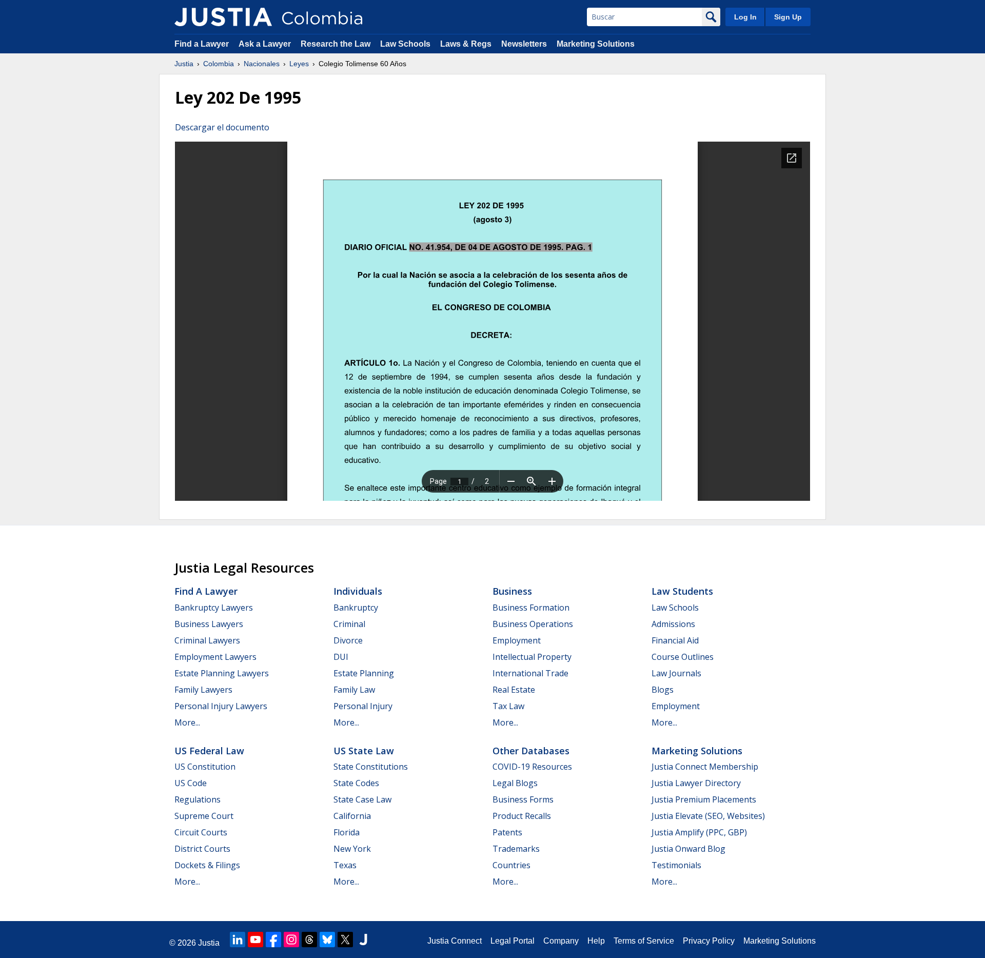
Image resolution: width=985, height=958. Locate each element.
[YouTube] (255, 939)
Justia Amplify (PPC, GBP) (699, 832)
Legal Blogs (515, 783)
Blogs (663, 689)
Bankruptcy (355, 607)
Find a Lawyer (201, 44)
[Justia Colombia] (223, 17)
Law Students (682, 591)
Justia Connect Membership (705, 766)
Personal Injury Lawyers (220, 706)
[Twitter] (345, 939)
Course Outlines (683, 656)
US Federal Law (209, 751)
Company (561, 940)
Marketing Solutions (596, 44)
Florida (346, 832)
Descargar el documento (222, 127)
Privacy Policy (709, 940)
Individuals (357, 591)
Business (512, 591)
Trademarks (516, 848)
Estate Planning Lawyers (221, 673)
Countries (511, 865)
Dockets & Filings (207, 865)
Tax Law (508, 706)
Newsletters (524, 44)
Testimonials (676, 865)
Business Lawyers (208, 624)
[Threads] (309, 939)
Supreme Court (203, 816)
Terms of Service (644, 940)
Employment (517, 640)
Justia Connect (454, 940)
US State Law (363, 751)
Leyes (299, 64)
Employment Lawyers (215, 656)
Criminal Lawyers (207, 640)
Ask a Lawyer (266, 44)
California (352, 816)
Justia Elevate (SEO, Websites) (708, 816)
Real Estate (514, 689)
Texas (345, 865)
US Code (190, 783)
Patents (507, 832)
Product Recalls (522, 816)
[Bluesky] (327, 939)
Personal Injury (362, 706)
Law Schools (405, 44)
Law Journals (676, 673)
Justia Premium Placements (704, 799)
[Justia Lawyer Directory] (363, 939)
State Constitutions (370, 766)
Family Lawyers (203, 689)
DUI (340, 656)
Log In (745, 17)
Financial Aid (675, 640)
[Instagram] (291, 939)
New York (352, 848)
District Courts (202, 848)
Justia (183, 64)
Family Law (354, 689)
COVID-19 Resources (532, 766)
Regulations (197, 799)
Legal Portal (512, 940)
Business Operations (533, 624)
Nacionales (262, 64)
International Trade (530, 673)
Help (596, 940)
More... (187, 722)
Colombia (218, 64)
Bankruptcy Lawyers (213, 607)
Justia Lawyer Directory (696, 783)
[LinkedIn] (237, 939)
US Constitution (204, 766)
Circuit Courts (200, 832)
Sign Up (788, 17)
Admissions (673, 624)
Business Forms (523, 799)
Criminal (349, 624)
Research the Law (335, 44)
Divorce (348, 640)
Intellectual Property (532, 656)
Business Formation (531, 607)
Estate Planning (363, 673)
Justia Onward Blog (688, 848)
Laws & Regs (465, 44)
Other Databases (531, 751)
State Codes (356, 783)
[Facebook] (273, 939)
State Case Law (362, 799)
